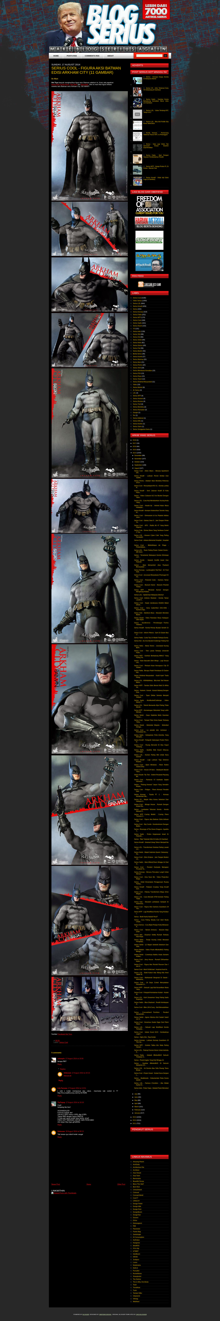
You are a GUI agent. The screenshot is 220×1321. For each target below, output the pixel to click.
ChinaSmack (137, 1190)
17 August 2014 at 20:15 (81, 1073)
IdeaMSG (136, 1246)
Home (56, 56)
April (136, 1103)
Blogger (86, 1314)
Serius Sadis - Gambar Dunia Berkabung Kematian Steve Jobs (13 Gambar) (156, 101)
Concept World (138, 1195)
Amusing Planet (138, 1162)
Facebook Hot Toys (65, 1034)
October (137, 462)
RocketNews (137, 1273)
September (138, 465)
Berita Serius (137, 354)
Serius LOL (137, 303)
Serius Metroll (137, 387)
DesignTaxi (137, 1215)
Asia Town (136, 1176)
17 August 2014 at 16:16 (75, 1102)
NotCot (135, 1268)
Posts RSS (72, 56)
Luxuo (135, 1262)
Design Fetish (137, 1204)
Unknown (67, 1073)
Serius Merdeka (138, 407)
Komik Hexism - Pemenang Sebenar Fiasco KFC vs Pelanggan (156, 134)
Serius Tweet (137, 379)
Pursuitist (136, 1271)
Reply (60, 1064)
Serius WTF (137, 317)
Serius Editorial (138, 418)
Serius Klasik (137, 326)
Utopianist (136, 1296)
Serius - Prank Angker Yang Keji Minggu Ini (149, 1060)
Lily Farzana (62, 1088)
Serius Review (138, 401)
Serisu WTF (137, 396)
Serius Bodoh (137, 351)
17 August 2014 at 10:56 (74, 1058)
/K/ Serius (136, 390)
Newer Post (55, 1184)
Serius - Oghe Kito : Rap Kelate (145, 1037)
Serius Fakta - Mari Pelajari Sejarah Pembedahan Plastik (156, 156)
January (137, 1113)
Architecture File (138, 1167)
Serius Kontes (138, 424)
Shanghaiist (137, 1276)
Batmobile (84, 84)
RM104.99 (67, 1076)
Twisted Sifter (137, 1293)
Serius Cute (137, 320)
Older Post (121, 1184)
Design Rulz (137, 1209)
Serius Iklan (137, 362)
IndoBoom (136, 1254)
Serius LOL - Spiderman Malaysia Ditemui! (149, 595)
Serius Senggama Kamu (141, 429)
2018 (135, 440)
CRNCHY (136, 1201)
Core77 (135, 1198)
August (137, 468)
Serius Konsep (138, 312)
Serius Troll (137, 404)
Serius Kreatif (137, 306)
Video (135, 384)
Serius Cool (63, 1042)
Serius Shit (136, 334)
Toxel (135, 1285)
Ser (134, 415)
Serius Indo (137, 331)
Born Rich (136, 1187)
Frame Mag (137, 1232)
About (110, 56)
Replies (63, 1069)
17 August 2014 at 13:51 (77, 1088)
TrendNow (136, 1287)
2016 (135, 446)
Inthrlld (135, 1257)
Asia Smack (137, 1173)
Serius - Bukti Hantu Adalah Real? (146, 917)
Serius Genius (138, 345)
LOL (134, 393)
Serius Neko (137, 343)
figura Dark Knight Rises (60, 84)
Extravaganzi (137, 1223)
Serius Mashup (138, 359)
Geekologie (137, 1234)
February (137, 1110)
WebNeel (136, 1301)
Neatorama (137, 1265)
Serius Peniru (137, 365)
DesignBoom (137, 1212)
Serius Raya (137, 376)
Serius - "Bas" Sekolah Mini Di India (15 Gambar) (151, 839)
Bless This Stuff (138, 1184)
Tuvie (135, 1290)
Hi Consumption (138, 1237)
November (138, 459)
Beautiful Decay (138, 1181)
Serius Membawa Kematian (142, 370)
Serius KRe (137, 421)
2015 (135, 450)
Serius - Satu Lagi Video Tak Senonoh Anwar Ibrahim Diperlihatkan (156, 145)
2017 (135, 443)
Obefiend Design (105, 1314)
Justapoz (136, 1259)
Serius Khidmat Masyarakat (142, 382)
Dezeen (135, 1218)
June (136, 1097)
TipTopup (61, 1102)
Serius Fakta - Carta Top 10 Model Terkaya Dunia (151, 638)
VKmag (135, 1299)
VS (134, 329)
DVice (135, 1220)
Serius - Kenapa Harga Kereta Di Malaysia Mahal (156, 78)
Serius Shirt (137, 368)
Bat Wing (73, 84)
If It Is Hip (136, 1248)
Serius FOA (137, 373)
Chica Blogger (141, 1314)
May (136, 1100)
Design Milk (137, 1206)
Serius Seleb (137, 340)
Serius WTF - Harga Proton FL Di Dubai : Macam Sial (156, 167)
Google (135, 412)
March (136, 1107)
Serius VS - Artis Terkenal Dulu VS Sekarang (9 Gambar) (156, 89)
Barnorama (137, 1178)
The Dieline (137, 1279)
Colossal (136, 1192)
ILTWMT (136, 1251)
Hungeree (136, 1243)
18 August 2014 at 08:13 (75, 1131)
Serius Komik (137, 356)
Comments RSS (92, 56)
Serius (135, 309)
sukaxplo (61, 1058)
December (138, 455)
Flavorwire (136, 1229)
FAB (134, 1226)
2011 (135, 1123)
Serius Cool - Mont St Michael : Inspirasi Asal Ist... (151, 969)
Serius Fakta (137, 315)
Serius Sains (137, 426)
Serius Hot (136, 337)
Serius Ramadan (139, 410)
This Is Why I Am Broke (141, 1282)
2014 (135, 453)
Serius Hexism (138, 398)
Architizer (136, 1170)
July (136, 1094)
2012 (135, 1120)
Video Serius (137, 301)
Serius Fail (136, 348)
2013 (135, 1117)
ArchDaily (136, 1164)
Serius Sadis (137, 323)
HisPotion (136, 1240)
